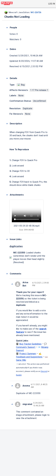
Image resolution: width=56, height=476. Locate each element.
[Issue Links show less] (7, 239)
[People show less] (7, 27)
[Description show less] (7, 123)
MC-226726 (36, 12)
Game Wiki (21, 360)
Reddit (19, 375)
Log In (51, 3)
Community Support (25, 347)
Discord (44, 371)
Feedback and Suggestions (29, 357)
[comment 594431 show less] (12, 385)
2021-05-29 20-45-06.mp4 (26, 226)
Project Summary (27, 353)
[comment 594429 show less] (12, 404)
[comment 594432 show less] (12, 284)
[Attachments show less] (7, 195)
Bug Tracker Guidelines (30, 344)
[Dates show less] (7, 49)
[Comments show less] (7, 273)
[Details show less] (7, 78)
